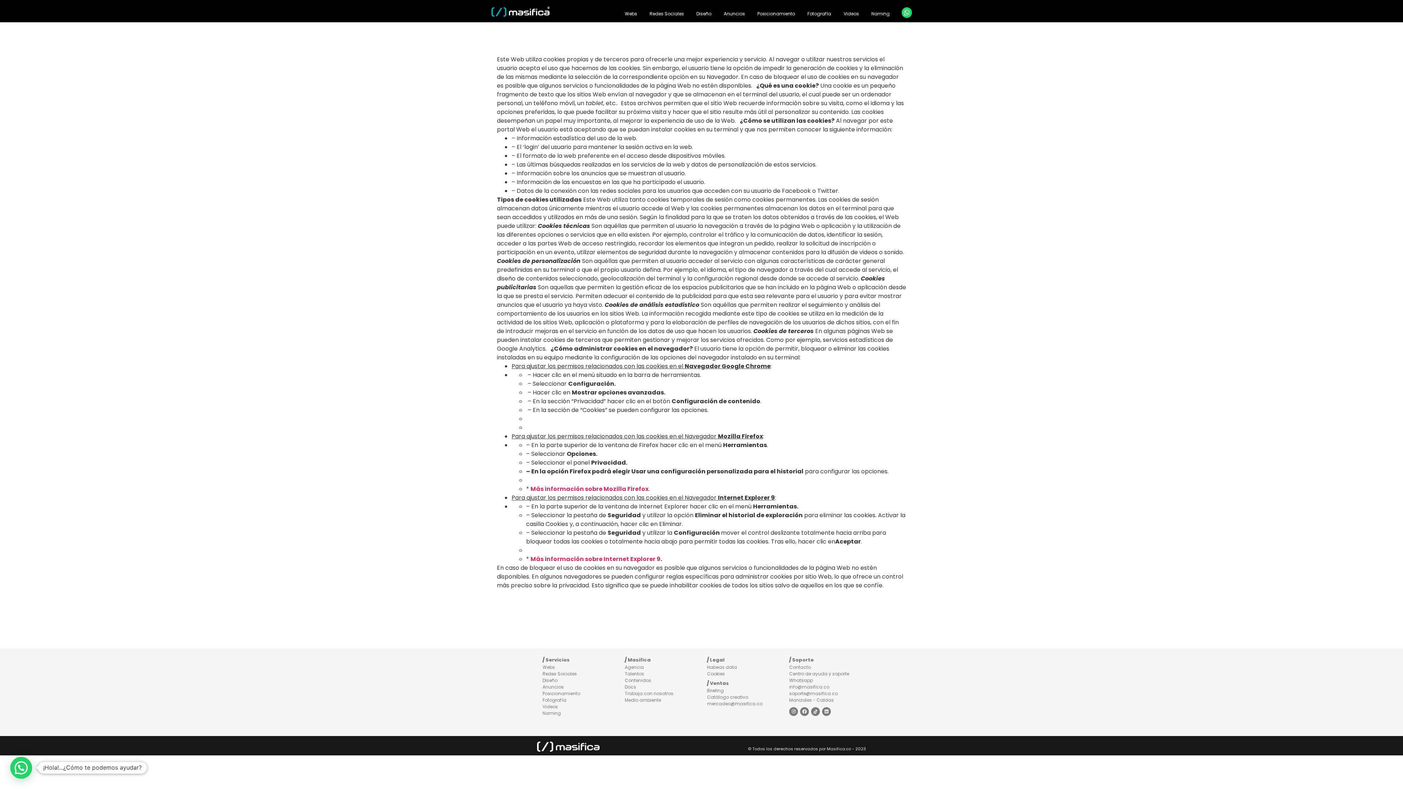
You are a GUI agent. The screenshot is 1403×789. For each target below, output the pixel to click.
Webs (631, 14)
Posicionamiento (776, 14)
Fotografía (819, 14)
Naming (880, 14)
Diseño (703, 14)
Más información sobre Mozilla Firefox (590, 489)
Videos (851, 14)
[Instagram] (793, 711)
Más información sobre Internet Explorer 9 (596, 559)
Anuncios (734, 14)
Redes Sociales (667, 14)
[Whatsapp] (907, 12)
